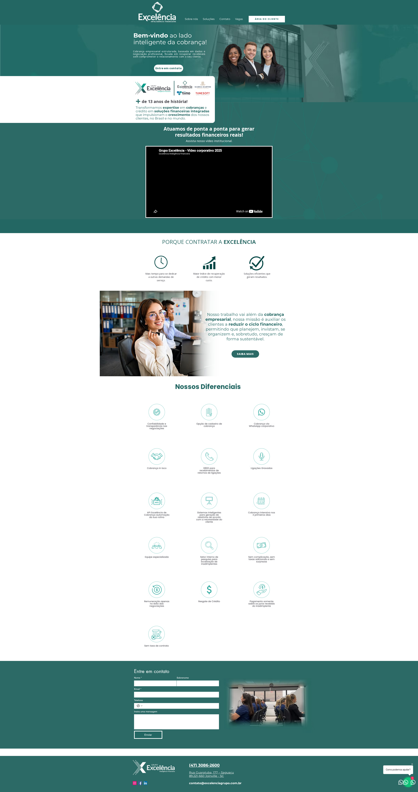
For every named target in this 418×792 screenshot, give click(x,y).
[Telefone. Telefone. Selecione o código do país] (139, 706)
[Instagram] (135, 783)
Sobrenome (183, 677)
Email (137, 689)
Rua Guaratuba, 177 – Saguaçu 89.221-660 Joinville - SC (211, 774)
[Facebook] (140, 783)
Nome (138, 677)
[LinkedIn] (145, 783)
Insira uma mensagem (145, 711)
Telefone (138, 700)
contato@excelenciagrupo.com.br (215, 783)
